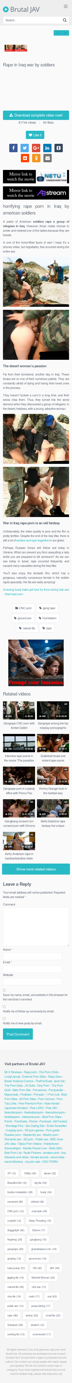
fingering (14, 1239)
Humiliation (49, 618)
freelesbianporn (34, 1112)
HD (37, 1268)
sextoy (32, 1315)
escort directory (13, 1161)
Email (7, 962)
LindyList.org (12, 1076)
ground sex (24, 618)
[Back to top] (65, 1374)
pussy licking (40, 1306)
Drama (38, 1230)
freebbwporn (12, 1117)
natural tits (28, 628)
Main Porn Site (22, 1090)
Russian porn (12, 1135)
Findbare (25, 1094)
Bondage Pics (14, 1126)
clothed (37, 1201)
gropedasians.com (44, 1249)
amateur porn (51, 1152)
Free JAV (51, 1108)
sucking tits (16, 1334)
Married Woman (43, 1277)
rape (48, 628)
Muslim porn (50, 1135)
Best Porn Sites (51, 1117)
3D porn (28, 1139)
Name (7, 949)
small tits (53, 1315)
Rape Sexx (55, 1076)
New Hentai (51, 1103)
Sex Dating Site (35, 1126)
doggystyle (15, 1230)
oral (52, 1296)
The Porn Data (13, 1085)
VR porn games (34, 1130)
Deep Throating (40, 1220)
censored (15, 1201)
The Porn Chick (48, 1072)
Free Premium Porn (30, 1103)
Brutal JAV (24, 9)
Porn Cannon (46, 1099)
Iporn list (59, 1081)
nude (34, 1296)
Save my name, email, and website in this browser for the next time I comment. (35, 997)
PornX (8, 1121)
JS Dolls (30, 1085)
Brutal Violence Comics (18, 1081)
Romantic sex (12, 1139)
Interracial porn (31, 1117)
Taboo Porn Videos (30, 1143)
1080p (30, 1173)
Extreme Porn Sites (34, 1076)
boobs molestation (20, 1192)
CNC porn (25, 608)
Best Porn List (12, 1152)
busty (46, 1192)
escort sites (57, 1157)
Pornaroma (40, 1090)
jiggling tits (15, 1277)
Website (8, 975)
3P (11, 1173)
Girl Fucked (60, 1121)
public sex (15, 1306)
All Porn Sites (27, 1099)
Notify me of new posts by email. (22, 1023)
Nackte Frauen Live (35, 1148)
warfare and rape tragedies (32, 540)
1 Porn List (52, 1094)
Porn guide (52, 1130)
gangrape (15, 1249)
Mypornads (11, 1094)
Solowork (15, 1325)
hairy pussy (16, 1268)
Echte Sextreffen (57, 1126)
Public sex (41, 1139)
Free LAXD (37, 1108)
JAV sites (10, 1143)
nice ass (39, 1287)
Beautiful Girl (17, 1183)
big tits (41, 1183)
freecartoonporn (55, 1112)
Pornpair (39, 1094)
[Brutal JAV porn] (36, 685)
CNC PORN (50, 1161)
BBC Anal (56, 1139)
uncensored (41, 1334)
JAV (55, 1268)
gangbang (38, 1239)
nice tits (14, 1296)
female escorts (39, 1157)
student (37, 1325)
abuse (50, 1173)
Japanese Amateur (16, 1108)
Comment (9, 904)
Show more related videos (36, 868)
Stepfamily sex (32, 1135)
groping (14, 1258)
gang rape (48, 608)
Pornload (45, 1121)
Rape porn (30, 1072)
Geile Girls (55, 1148)
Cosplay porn (14, 1130)
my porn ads (32, 1161)
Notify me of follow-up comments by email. (28, 1011)
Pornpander (56, 1090)
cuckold (14, 1220)
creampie (39, 1211)
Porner (33, 1121)
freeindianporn (13, 1112)
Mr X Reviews (13, 1072)
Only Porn (43, 1085)
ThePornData (43, 1081)
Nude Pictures (32, 1152)
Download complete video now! (38, 115)
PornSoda (20, 1121)
